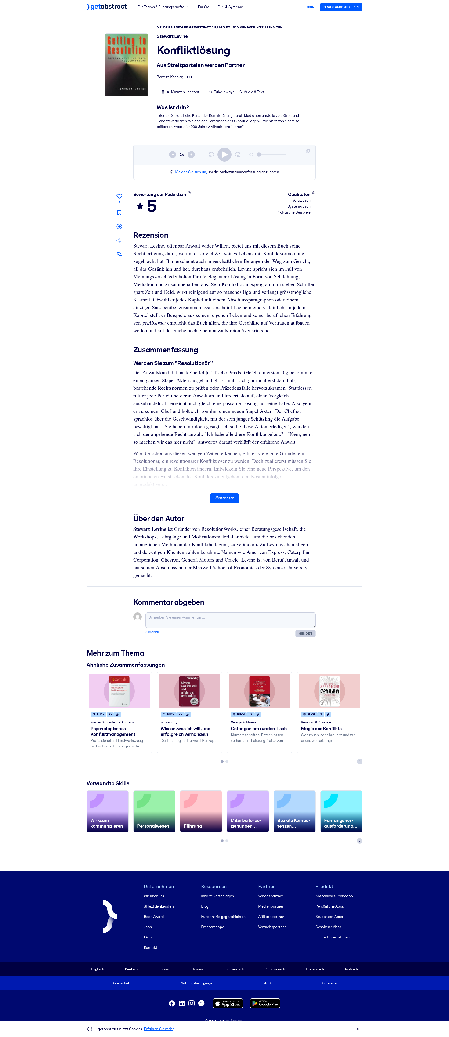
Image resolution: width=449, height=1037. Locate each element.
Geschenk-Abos (328, 927)
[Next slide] (359, 761)
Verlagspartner (270, 896)
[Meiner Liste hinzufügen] (119, 226)
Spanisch (165, 969)
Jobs (148, 927)
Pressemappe (212, 927)
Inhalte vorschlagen (217, 896)
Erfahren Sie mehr (158, 1029)
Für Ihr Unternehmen (332, 937)
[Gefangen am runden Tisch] (259, 691)
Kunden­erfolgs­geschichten (223, 916)
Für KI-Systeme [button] (230, 7)
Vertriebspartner (272, 927)
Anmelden (152, 632)
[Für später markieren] (119, 213)
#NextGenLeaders (159, 906)
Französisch (315, 969)
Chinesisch (235, 969)
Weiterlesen (224, 498)
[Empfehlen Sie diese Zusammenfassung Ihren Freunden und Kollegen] (119, 240)
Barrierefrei (329, 983)
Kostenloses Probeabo (334, 896)
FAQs (148, 937)
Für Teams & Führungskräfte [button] (161, 7)
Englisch (97, 969)
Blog (205, 906)
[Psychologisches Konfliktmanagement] (119, 691)
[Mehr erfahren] (189, 193)
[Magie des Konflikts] (329, 691)
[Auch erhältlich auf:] (119, 254)
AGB (267, 983)
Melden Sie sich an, (191, 172)
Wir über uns (154, 896)
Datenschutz (121, 983)
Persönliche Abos (329, 906)
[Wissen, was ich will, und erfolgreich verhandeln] (189, 691)
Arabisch (351, 969)
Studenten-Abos (329, 916)
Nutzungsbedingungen (197, 983)
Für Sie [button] (203, 7)
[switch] (224, 155)
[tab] (222, 761)
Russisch (199, 969)
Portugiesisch (274, 969)
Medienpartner (270, 906)
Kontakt (150, 947)
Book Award (154, 916)
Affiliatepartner (271, 916)
